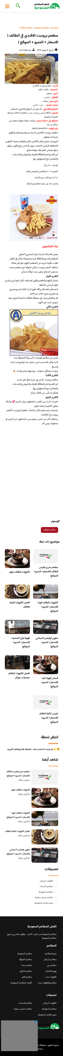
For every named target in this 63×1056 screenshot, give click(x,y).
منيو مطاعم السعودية (44, 903)
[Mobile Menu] (7, 6)
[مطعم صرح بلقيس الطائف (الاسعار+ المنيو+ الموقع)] (45, 777)
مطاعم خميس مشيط (44, 897)
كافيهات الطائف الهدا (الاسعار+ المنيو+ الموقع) (48, 607)
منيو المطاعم (51, 954)
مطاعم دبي (52, 965)
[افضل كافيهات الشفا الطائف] (45, 836)
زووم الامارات (51, 971)
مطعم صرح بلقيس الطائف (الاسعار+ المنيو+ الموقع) (46, 571)
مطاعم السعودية (46, 892)
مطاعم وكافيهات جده (47, 983)
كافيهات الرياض (46, 881)
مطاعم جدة (26, 965)
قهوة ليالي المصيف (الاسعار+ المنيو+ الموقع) (20, 642)
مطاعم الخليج (26, 971)
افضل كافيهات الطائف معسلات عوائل (19, 675)
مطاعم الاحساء (46, 886)
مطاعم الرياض (50, 960)
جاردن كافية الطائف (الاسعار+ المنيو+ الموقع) (48, 718)
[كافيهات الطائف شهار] (45, 798)
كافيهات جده (51, 977)
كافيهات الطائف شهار (19, 572)
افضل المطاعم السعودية (21, 983)
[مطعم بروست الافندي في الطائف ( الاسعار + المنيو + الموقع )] (31, 69)
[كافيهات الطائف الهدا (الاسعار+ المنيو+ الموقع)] (45, 818)
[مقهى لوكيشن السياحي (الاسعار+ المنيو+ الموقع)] (45, 855)
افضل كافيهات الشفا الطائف (20, 605)
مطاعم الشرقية (25, 960)
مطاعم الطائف (49, 530)
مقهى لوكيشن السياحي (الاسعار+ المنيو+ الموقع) (47, 642)
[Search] (17, 6)
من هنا (50, 125)
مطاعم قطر (27, 977)
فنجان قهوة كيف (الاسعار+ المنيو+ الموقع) (49, 682)
